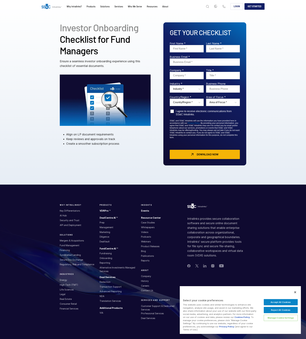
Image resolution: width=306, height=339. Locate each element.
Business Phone (216, 83)
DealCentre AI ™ (109, 217)
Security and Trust (69, 220)
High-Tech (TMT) (69, 284)
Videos (144, 232)
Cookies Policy (242, 317)
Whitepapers (148, 227)
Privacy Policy (194, 123)
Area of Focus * (216, 97)
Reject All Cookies (280, 310)
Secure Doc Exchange (71, 259)
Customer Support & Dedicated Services (157, 308)
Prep (102, 222)
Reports (145, 260)
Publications (147, 256)
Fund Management (69, 245)
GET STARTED (254, 6)
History (145, 281)
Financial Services (69, 308)
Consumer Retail (68, 303)
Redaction (105, 282)
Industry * (176, 83)
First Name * (178, 43)
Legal (62, 294)
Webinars (146, 241)
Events (145, 210)
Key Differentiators (70, 210)
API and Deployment (70, 225)
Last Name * (214, 43)
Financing (65, 250)
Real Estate (66, 299)
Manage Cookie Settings (281, 317)
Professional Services (152, 313)
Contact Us (224, 6)
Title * (210, 70)
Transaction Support (111, 286)
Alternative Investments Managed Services (117, 269)
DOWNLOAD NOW (208, 154)
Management (106, 227)
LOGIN (237, 6)
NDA (102, 296)
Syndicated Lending (70, 255)
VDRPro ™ (105, 210)
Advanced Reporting (111, 291)
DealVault (105, 241)
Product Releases (150, 246)
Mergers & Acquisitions (72, 240)
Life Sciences (67, 289)
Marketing (105, 232)
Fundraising (106, 253)
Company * (177, 70)
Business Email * (180, 56)
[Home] (51, 6)
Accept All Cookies (281, 302)
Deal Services (108, 277)
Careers (145, 285)
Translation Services (110, 301)
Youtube (221, 265)
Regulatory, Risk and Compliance (77, 264)
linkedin (204, 265)
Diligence (104, 236)
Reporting (105, 262)
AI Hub (63, 215)
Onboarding (106, 258)
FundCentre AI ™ (109, 248)
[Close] (295, 292)
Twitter (196, 265)
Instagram (212, 265)
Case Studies (148, 222)
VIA (101, 312)
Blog (143, 251)
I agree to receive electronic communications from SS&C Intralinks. (204, 113)
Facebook (188, 265)
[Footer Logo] (197, 207)
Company (146, 276)
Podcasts (146, 236)
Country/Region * (180, 97)
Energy (63, 280)
